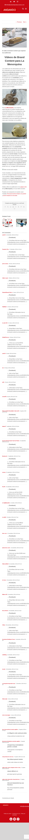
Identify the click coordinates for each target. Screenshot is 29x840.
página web (23, 187)
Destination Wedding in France (8, 639)
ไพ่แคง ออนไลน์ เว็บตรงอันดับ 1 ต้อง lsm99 (10, 411)
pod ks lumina (5, 263)
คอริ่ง (3, 382)
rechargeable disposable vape (8, 683)
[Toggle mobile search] (23, 9)
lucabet (3, 669)
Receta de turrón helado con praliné (16, 193)
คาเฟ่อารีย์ (4, 396)
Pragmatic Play (5, 249)
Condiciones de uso (16, 813)
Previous (19, 22)
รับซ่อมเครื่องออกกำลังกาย (7, 292)
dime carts (4, 533)
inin (3, 367)
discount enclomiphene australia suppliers (11, 741)
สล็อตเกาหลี (4, 594)
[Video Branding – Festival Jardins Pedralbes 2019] (21, 219)
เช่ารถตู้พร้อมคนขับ (6, 502)
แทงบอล (4, 472)
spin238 (4, 234)
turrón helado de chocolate (10, 195)
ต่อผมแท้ (4, 426)
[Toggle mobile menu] (26, 9)
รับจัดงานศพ (4, 698)
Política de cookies (7, 813)
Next (24, 22)
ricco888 (4, 517)
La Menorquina (9, 107)
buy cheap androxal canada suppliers (10, 729)
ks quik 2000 (5, 322)
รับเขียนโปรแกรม (5, 337)
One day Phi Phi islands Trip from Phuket (10, 440)
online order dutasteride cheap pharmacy (11, 779)
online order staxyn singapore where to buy (11, 767)
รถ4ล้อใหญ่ (4, 654)
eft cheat (4, 580)
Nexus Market (5, 610)
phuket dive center (6, 547)
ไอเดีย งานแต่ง (5, 278)
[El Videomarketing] (7, 219)
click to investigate (6, 715)
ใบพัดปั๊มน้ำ (4, 306)
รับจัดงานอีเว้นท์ (5, 563)
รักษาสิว (3, 486)
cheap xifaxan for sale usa (7, 756)
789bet (3, 625)
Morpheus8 (4, 456)
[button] (3, 223)
